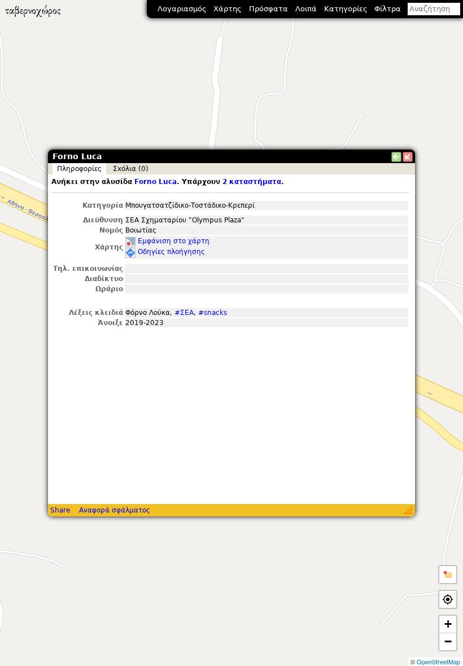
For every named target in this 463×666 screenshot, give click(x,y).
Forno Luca (155, 182)
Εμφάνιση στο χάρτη (173, 241)
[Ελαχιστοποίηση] (408, 157)
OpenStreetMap (438, 661)
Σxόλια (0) (130, 169)
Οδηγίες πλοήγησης (171, 252)
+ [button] (448, 624)
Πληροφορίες (79, 169)
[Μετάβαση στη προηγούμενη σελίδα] (396, 157)
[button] (447, 574)
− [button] (448, 641)
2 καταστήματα (251, 182)
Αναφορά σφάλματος (114, 510)
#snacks (212, 313)
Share (60, 510)
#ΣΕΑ (184, 313)
